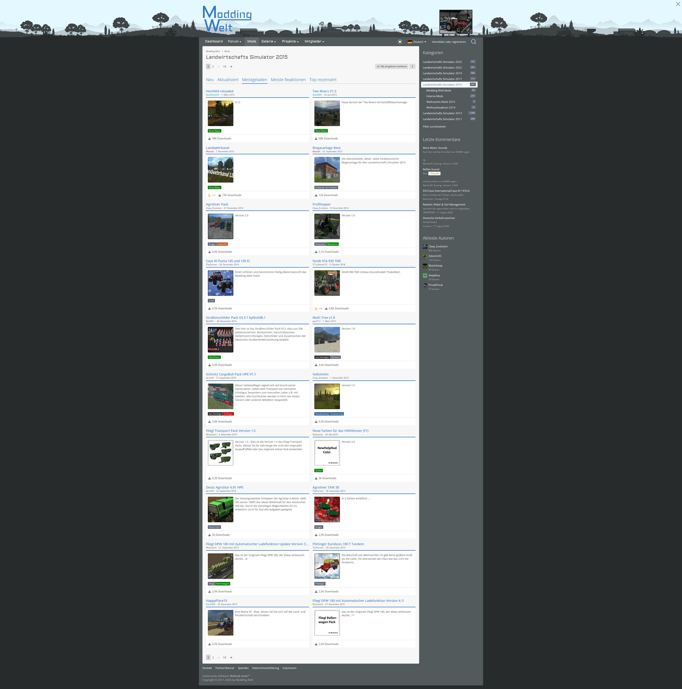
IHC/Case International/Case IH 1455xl (446, 190)
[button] (417, 41)
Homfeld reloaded (219, 91)
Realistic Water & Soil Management (444, 204)
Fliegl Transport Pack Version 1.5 (231, 430)
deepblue (434, 275)
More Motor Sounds (435, 148)
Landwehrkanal (217, 148)
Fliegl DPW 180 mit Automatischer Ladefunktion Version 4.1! (358, 600)
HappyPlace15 (216, 600)
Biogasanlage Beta (326, 148)
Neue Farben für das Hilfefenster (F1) (341, 430)
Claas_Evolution (438, 246)
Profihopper (322, 204)
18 (224, 66)
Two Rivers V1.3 (324, 91)
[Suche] (474, 41)
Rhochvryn (428, 198)
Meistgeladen (254, 79)
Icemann (427, 226)
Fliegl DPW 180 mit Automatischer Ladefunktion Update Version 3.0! (257, 544)
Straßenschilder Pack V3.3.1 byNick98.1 (236, 317)
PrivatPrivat (436, 285)
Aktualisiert (228, 79)
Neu (210, 79)
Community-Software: (226, 676)
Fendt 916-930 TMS (327, 261)
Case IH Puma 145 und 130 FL (228, 261)
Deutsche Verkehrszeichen (439, 218)
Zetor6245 (435, 256)
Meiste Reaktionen (288, 79)
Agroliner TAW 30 (326, 487)
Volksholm (321, 374)
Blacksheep (435, 265)
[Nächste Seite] (231, 66)
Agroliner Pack (217, 204)
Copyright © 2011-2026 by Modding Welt (227, 680)
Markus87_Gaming (432, 163)
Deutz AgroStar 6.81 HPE (224, 487)
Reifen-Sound (431, 169)
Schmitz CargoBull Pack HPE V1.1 (231, 374)
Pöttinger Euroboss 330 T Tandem (338, 544)
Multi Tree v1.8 (324, 317)
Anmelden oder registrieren (449, 42)
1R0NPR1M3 (429, 212)
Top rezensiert (323, 79)
